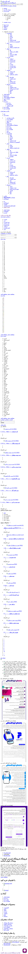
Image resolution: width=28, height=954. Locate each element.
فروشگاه (6, 26)
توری (5, 347)
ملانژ (5, 381)
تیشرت (11, 165)
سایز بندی (3, 239)
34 (4, 255)
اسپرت (8, 57)
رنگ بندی (3, 295)
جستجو (5, 8)
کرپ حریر (6, 398)
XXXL (5, 278)
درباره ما (6, 101)
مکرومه (6, 384)
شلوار (8, 48)
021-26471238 (8, 5)
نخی (5, 387)
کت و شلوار (12, 182)
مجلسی (8, 70)
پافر (10, 193)
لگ (10, 150)
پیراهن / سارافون (14, 175)
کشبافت (6, 412)
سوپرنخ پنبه (6, 368)
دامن (11, 153)
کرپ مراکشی (7, 404)
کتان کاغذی (6, 392)
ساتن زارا (6, 365)
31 (4, 251)
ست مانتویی (13, 179)
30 (4, 249)
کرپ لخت (6, 401)
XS (4, 270)
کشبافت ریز (7, 414)
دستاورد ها (9, 104)
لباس (8, 43)
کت (10, 180)
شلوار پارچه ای (13, 155)
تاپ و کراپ (12, 160)
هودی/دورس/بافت (14, 189)
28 (4, 243)
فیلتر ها (9, 215)
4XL (5, 291)
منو (1, 2)
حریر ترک (6, 355)
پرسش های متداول (8, 922)
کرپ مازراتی (7, 402)
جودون (5, 348)
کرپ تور (6, 397)
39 (4, 248)
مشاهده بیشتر (10, 294)
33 (4, 253)
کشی (5, 415)
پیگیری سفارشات (5, 111)
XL (4, 275)
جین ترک (6, 353)
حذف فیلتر (3, 425)
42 (4, 260)
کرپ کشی (6, 410)
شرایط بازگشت (7, 924)
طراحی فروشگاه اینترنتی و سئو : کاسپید (10, 952)
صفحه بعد (3, 658)
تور (4, 345)
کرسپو (5, 411)
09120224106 (7, 855)
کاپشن (11, 190)
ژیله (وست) (12, 162)
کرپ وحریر (6, 407)
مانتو (8, 75)
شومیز (11, 146)
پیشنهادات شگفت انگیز (9, 97)
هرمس (5, 388)
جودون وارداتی (7, 350)
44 (4, 262)
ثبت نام (8, 132)
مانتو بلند (12, 177)
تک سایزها (6, 95)
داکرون (5, 357)
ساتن (5, 364)
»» (4, 655)
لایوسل (5, 378)
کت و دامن (12, 172)
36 (4, 256)
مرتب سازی (4, 215)
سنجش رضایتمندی (8, 928)
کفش (11, 136)
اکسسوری (9, 33)
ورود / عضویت (7, 22)
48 (4, 264)
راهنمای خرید (7, 98)
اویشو (5, 343)
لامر (5, 377)
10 (4, 651)
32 (4, 252)
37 (4, 244)
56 (4, 268)
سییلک (5, 371)
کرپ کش (6, 408)
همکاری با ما (7, 108)
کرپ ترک (6, 395)
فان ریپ (6, 374)
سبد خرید (6, 11)
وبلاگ (5, 100)
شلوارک (11, 156)
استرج (5, 338)
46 (4, 263)
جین (11, 163)
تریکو (5, 344)
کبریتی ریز (6, 391)
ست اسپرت (12, 166)
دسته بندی (6, 115)
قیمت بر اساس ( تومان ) (7, 419)
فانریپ (5, 375)
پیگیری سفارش (10, 118)
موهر (5, 382)
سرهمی (11, 159)
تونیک (11, 145)
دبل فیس (6, 358)
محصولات (6, 211)
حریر (5, 354)
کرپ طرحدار (7, 400)
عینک (11, 139)
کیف (11, 135)
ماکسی (11, 173)
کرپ (5, 394)
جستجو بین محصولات (6, 233)
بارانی (11, 186)
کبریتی (5, 390)
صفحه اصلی (7, 94)
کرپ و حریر (7, 405)
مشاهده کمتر (4, 294)
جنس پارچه (3, 336)
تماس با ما (6, 107)
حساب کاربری (7, 9)
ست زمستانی (13, 187)
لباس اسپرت (13, 167)
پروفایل (5, 27)
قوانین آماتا (6, 930)
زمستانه (9, 84)
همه (5, 512)
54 (4, 267)
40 (4, 259)
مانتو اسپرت (13, 183)
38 (4, 258)
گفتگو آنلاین (6, 854)
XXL (5, 276)
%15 (12, 429)
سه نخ (5, 367)
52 (4, 266)
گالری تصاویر (10, 105)
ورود (8, 130)
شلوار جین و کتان (14, 152)
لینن (5, 380)
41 (4, 245)
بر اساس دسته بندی (5, 216)
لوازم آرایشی (13, 140)
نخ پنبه (5, 385)
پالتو (11, 192)
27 (4, 241)
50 (4, 290)
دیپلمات (5, 360)
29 (4, 247)
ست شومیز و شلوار (14, 147)
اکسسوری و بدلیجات (15, 142)
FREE (5, 289)
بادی (11, 169)
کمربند (11, 138)
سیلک (5, 370)
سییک (5, 372)
